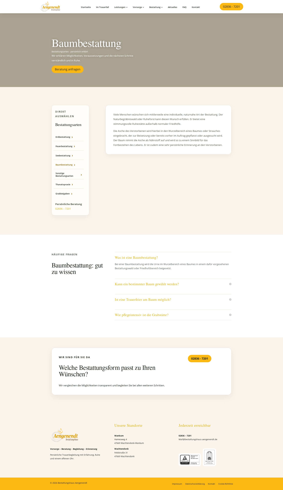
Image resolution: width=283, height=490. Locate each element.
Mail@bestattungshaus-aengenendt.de (198, 439)
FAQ (184, 7)
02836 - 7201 (231, 7)
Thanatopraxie (63, 184)
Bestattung (155, 7)
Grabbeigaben (63, 193)
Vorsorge (137, 7)
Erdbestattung (63, 137)
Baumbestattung (64, 164)
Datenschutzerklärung (195, 483)
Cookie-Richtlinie (225, 483)
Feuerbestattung (64, 146)
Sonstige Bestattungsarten (64, 174)
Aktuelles (172, 7)
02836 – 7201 (63, 208)
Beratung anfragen (67, 69)
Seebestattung (63, 155)
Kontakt (196, 7)
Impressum (177, 483)
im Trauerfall (102, 7)
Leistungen (119, 7)
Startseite (86, 7)
